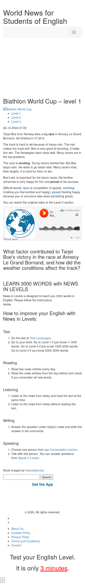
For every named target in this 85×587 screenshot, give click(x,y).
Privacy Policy (20, 537)
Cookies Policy (20, 533)
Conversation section (63, 449)
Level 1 (16, 113)
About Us (17, 529)
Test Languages (40, 338)
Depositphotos (34, 470)
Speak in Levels (28, 458)
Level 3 (16, 121)
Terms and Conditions (25, 541)
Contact (16, 545)
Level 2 (16, 117)
